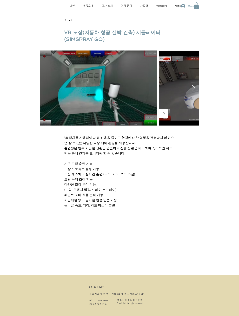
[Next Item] (193, 88)
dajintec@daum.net (133, 303)
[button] (88, 6)
